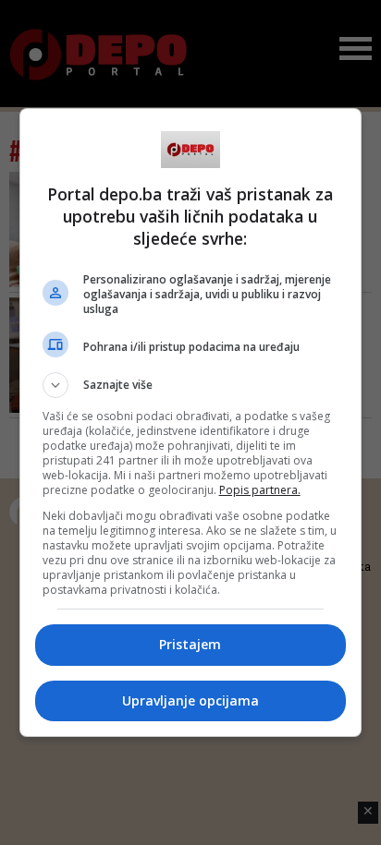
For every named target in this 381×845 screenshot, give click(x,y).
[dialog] (191, 422)
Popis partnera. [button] (260, 490)
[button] (191, 385)
